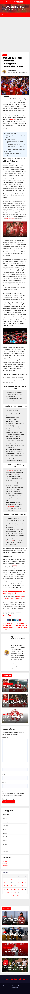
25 (22, 889)
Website (4, 782)
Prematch (12, 598)
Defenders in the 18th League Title (16, 144)
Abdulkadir (5, 865)
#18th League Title (22, 72)
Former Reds (6, 814)
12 (25, 882)
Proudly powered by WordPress (10, 985)
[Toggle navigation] (16, 15)
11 (22, 882)
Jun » (17, 895)
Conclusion (8, 151)
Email (4, 774)
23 (15, 889)
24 (18, 889)
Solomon (5, 861)
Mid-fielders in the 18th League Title (16, 147)
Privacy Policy (7, 990)
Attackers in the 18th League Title (16, 149)
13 (4, 886)
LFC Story (6, 699)
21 (7, 889)
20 (4, 889)
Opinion (10, 714)
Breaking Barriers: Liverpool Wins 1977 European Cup (21, 625)
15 (11, 886)
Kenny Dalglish (10, 540)
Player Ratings (20, 596)
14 (8, 886)
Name (4, 766)
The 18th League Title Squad (12, 139)
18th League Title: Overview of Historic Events (15, 136)
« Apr (12, 895)
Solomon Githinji (13, 70)
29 (11, 892)
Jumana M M (15, 690)
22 (11, 889)
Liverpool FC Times (15, 7)
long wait (14, 565)
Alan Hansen (9, 427)
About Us (19, 990)
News (4, 829)
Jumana (5, 863)
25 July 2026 (8, 922)
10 (18, 882)
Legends (11, 699)
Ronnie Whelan (10, 506)
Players (5, 840)
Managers (5, 825)
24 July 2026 (8, 969)
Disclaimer (24, 990)
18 (22, 886)
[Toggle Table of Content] (23, 134)
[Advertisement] (15, 33)
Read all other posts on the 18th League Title (13, 154)
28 (8, 892)
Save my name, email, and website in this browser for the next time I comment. (13, 794)
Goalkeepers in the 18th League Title (15, 142)
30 (15, 892)
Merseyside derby (10, 218)
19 (25, 886)
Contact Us (13, 990)
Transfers (6, 598)
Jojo (4, 867)
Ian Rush (12, 119)
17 (18, 886)
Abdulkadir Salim (19, 922)
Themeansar (15, 987)
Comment (5, 737)
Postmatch (19, 598)
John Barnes (9, 470)
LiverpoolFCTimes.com (9, 616)
